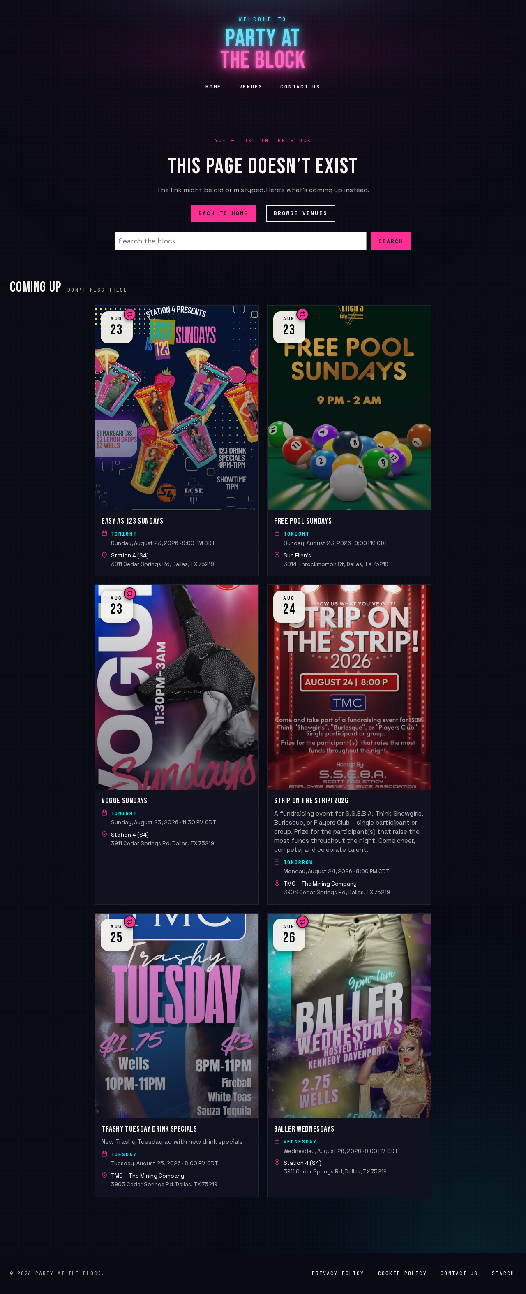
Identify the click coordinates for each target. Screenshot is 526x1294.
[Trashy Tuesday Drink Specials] (176, 1055)
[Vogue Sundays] (176, 744)
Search (390, 240)
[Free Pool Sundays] (349, 441)
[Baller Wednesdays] (349, 1055)
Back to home (223, 213)
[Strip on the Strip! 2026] (349, 744)
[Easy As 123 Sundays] (176, 441)
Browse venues (301, 213)
